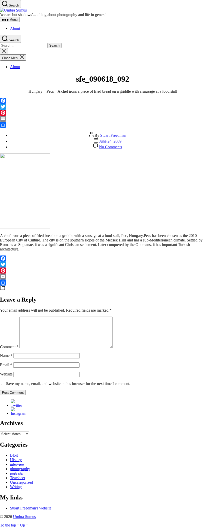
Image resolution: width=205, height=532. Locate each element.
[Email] (102, 119)
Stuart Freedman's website (30, 508)
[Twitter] (102, 107)
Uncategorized (21, 482)
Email (6, 365)
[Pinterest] (102, 113)
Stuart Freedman (113, 135)
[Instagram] (18, 413)
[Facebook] (102, 101)
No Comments (110, 147)
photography (20, 469)
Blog (14, 455)
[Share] (102, 125)
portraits (16, 473)
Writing (16, 487)
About (15, 28)
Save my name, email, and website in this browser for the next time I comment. (68, 383)
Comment (9, 347)
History (16, 460)
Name (6, 355)
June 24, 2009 (110, 141)
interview (17, 464)
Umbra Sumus (24, 516)
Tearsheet (17, 478)
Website (6, 374)
